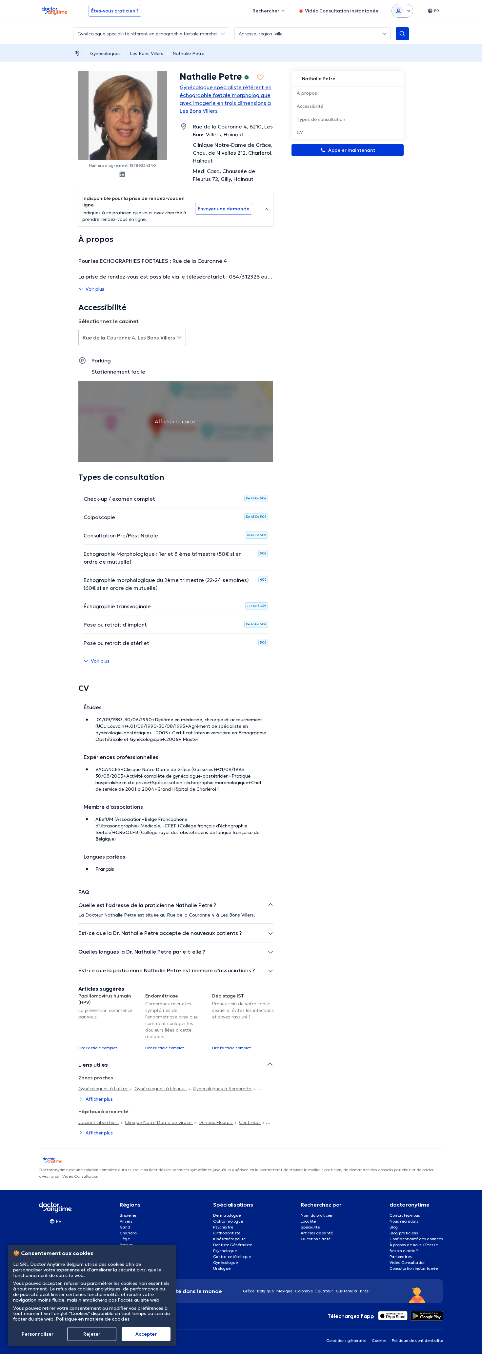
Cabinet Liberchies (98, 1122)
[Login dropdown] (402, 11)
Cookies (379, 1340)
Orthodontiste (226, 1232)
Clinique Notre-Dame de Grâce (159, 1122)
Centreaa (250, 1122)
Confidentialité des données (416, 1238)
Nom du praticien (317, 1215)
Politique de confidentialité (417, 1340)
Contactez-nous (405, 1215)
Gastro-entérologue (232, 1256)
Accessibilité (310, 106)
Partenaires (401, 1256)
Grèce (248, 1290)
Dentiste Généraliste (232, 1244)
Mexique (284, 1290)
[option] (109, 1021)
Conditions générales (346, 1340)
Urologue (222, 1268)
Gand (125, 1227)
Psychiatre (223, 1227)
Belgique (265, 1290)
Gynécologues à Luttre (103, 1089)
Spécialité (310, 1227)
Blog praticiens (404, 1232)
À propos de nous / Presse (414, 1244)
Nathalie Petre (188, 53)
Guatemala (346, 1290)
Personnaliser (37, 1334)
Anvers (126, 1221)
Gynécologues (105, 53)
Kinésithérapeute (229, 1238)
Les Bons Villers (146, 53)
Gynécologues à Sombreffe (222, 1089)
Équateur (324, 1290)
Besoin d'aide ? (404, 1250)
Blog (394, 1227)
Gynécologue (225, 1262)
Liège (125, 1238)
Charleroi (128, 1232)
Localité (308, 1221)
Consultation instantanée (414, 1268)
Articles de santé (317, 1232)
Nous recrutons (404, 1221)
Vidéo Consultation (408, 1262)
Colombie (304, 1290)
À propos (307, 93)
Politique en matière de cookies (93, 1319)
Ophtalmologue (228, 1221)
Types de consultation (321, 119)
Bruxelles (128, 1215)
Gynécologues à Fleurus (160, 1089)
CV (300, 132)
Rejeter (91, 1334)
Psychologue (225, 1250)
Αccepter (146, 1334)
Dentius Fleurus (216, 1122)
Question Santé (316, 1238)
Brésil (365, 1290)
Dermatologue (227, 1215)
